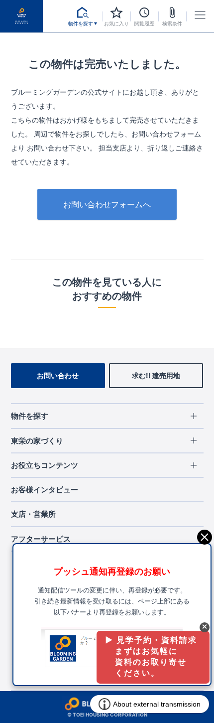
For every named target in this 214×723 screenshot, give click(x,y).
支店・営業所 (33, 514)
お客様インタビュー (44, 489)
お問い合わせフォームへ (107, 204)
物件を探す (29, 416)
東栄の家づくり (37, 440)
